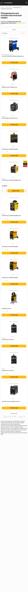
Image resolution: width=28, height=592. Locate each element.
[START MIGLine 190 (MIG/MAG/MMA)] (14, 170)
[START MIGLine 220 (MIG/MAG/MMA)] (14, 205)
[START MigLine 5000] (14, 298)
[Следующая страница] (24, 417)
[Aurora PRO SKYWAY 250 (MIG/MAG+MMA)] (14, 46)
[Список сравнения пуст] (20, 3)
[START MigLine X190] (14, 329)
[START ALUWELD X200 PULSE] (14, 108)
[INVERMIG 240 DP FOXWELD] (14, 77)
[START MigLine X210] (14, 360)
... (17, 416)
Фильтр (14, 29)
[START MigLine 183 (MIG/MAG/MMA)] (14, 139)
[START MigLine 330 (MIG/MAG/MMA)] (14, 267)
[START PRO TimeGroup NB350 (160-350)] (14, 391)
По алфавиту (4, 33)
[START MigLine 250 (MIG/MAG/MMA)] (14, 236)
